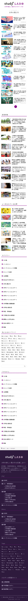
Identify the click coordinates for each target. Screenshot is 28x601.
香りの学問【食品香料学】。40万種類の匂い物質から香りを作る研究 (19, 210)
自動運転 (18, 569)
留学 (20, 356)
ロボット (19, 345)
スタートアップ (22, 338)
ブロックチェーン (6, 345)
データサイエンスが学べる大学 (8, 343)
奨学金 (23, 560)
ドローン (18, 343)
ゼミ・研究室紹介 (8, 483)
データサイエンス (13, 551)
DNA (12, 336)
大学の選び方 (7, 284)
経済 (25, 356)
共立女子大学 (19, 347)
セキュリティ (5, 551)
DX (15, 336)
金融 (3, 361)
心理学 (8, 354)
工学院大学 (22, 352)
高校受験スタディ (8, 589)
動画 (10, 560)
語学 (23, 569)
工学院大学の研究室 (9, 315)
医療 (19, 560)
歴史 (8, 356)
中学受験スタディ (8, 585)
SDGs (20, 336)
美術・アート (11, 569)
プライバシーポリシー (21, 597)
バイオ (23, 343)
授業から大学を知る (9, 319)
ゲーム (16, 338)
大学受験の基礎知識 (9, 303)
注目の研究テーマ (8, 323)
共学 (13, 347)
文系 (21, 354)
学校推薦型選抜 (10, 352)
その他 (5, 260)
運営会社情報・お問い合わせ (8, 597)
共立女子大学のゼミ (9, 280)
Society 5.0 (5, 338)
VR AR (11, 338)
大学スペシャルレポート (10, 287)
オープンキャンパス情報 (10, 268)
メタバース (14, 345)
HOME (5, 480)
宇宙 (17, 352)
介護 (9, 347)
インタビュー (7, 264)
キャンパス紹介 (7, 272)
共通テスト (5, 560)
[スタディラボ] (14, 6)
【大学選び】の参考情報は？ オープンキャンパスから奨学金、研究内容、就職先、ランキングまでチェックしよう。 (13, 225)
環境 (16, 356)
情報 (13, 354)
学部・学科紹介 (7, 311)
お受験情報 (6, 582)
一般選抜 (4, 347)
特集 (4, 327)
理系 (12, 356)
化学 (14, 560)
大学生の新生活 (7, 307)
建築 (3, 354)
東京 (3, 356)
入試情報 (5, 276)
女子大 (4, 352)
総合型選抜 (5, 569)
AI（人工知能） (5, 336)
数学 (17, 354)
